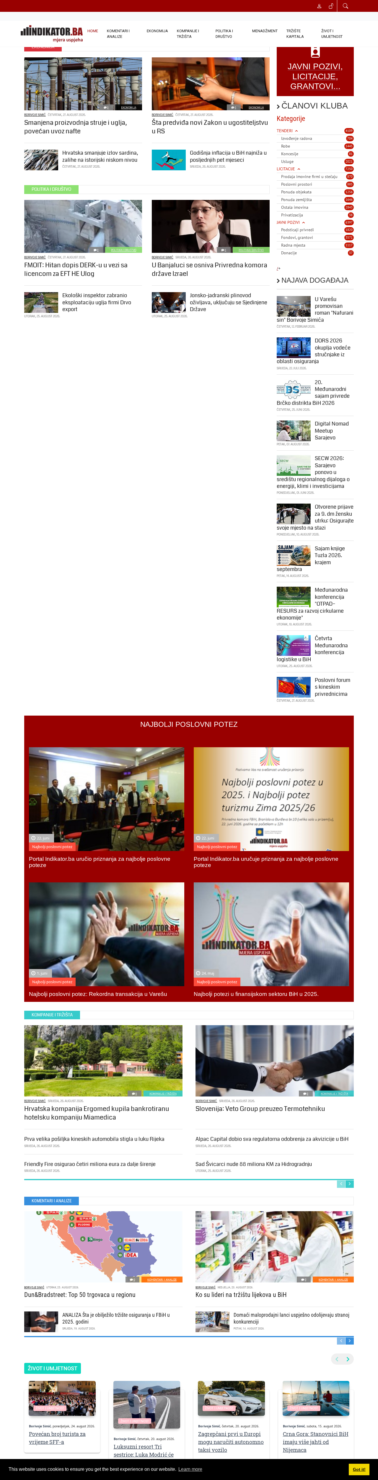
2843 (349, 207)
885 (350, 184)
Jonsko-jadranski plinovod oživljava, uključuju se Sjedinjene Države (228, 302)
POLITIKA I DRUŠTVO (224, 34)
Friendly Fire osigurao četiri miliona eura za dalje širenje (90, 1164)
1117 (349, 245)
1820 (349, 230)
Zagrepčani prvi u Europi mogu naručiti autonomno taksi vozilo (231, 1441)
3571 (349, 237)
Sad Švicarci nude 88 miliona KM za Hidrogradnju (253, 1164)
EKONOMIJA (157, 31)
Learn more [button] (190, 1469)
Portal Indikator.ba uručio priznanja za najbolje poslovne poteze (99, 862)
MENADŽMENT (265, 31)
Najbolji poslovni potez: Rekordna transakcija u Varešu (98, 994)
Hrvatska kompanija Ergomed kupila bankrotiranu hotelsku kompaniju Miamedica (96, 1113)
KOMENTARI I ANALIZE (118, 34)
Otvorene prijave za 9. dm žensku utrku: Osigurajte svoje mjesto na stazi (315, 517)
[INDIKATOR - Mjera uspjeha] (52, 33)
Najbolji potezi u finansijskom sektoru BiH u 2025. (256, 994)
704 (350, 138)
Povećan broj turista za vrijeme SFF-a (57, 1437)
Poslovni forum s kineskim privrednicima (332, 687)
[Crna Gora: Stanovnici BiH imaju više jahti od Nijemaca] (316, 1398)
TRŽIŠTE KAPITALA (295, 34)
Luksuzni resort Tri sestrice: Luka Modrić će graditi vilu (144, 1454)
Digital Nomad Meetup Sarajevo (332, 430)
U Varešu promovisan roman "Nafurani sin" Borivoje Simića (315, 309)
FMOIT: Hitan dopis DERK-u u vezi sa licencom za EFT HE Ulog (76, 269)
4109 (349, 131)
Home (92, 31)
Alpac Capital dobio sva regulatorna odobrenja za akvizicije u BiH (271, 1139)
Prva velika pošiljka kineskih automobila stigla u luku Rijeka (94, 1139)
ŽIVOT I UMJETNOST (332, 34)
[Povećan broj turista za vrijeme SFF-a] (62, 1398)
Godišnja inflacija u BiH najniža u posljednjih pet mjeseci (228, 156)
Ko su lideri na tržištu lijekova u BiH (241, 1294)
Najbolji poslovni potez (52, 846)
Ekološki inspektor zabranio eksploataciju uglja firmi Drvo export (96, 302)
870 (350, 176)
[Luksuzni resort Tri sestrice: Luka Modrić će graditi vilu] (146, 1405)
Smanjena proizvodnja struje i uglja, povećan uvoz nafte (75, 127)
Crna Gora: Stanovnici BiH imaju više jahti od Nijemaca (315, 1441)
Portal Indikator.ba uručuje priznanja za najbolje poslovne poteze (266, 862)
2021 (349, 161)
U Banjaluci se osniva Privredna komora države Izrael (209, 269)
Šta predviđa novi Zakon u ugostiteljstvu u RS (210, 127)
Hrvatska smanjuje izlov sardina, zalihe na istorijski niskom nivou (100, 156)
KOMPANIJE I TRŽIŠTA (188, 34)
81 (351, 154)
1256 (349, 192)
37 (351, 253)
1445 (349, 146)
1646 (349, 200)
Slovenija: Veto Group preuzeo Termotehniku (260, 1108)
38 (351, 215)
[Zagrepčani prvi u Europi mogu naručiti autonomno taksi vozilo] (231, 1398)
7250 (349, 169)
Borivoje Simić (35, 115)
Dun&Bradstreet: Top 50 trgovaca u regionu (80, 1294)
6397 (349, 222)
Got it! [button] (359, 1469)
